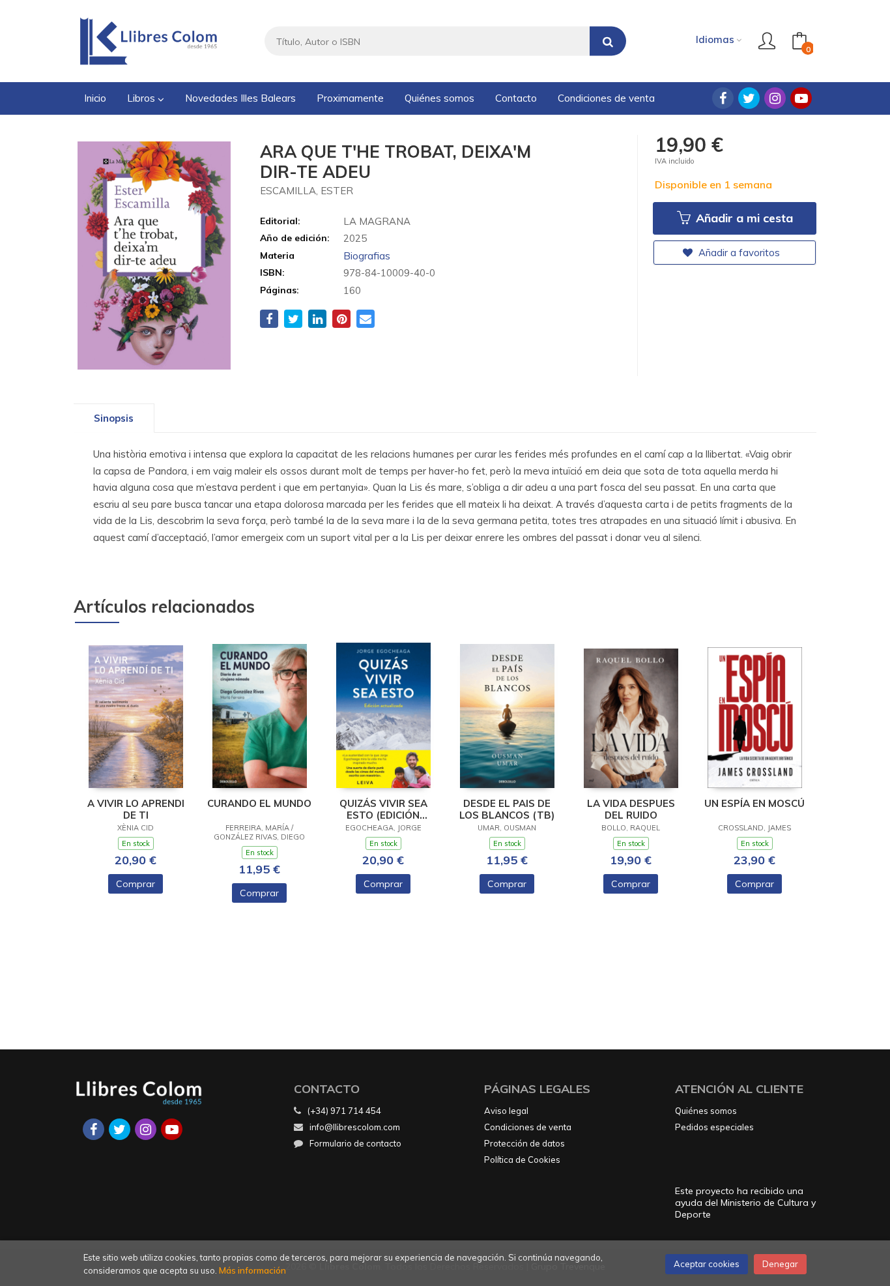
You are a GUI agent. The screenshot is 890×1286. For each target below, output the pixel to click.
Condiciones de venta (527, 1127)
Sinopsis (114, 418)
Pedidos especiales (714, 1127)
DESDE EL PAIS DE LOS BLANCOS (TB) (506, 809)
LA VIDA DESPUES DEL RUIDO (631, 809)
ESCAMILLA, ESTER (306, 190)
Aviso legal (506, 1110)
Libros (142, 98)
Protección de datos (524, 1143)
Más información (252, 1270)
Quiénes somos (706, 1110)
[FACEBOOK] (723, 98)
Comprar (135, 884)
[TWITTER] (749, 98)
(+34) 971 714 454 (344, 1110)
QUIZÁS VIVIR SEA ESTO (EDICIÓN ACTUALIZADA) (383, 809)
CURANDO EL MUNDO (259, 804)
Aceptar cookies (706, 1264)
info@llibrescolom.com (354, 1127)
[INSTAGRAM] (775, 98)
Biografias (366, 256)
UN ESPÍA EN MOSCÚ (754, 804)
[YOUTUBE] (801, 98)
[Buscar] (608, 41)
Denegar (780, 1264)
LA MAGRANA (376, 221)
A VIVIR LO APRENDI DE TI (135, 809)
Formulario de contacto (355, 1143)
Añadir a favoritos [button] (738, 252)
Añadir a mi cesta (743, 218)
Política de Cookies (522, 1159)
